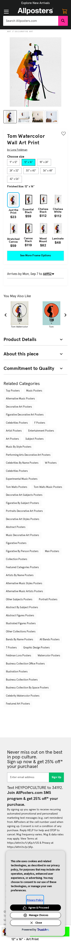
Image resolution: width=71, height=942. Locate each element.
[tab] (13, 162)
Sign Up (56, 777)
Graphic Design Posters (36, 647)
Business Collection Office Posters (25, 663)
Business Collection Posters (22, 680)
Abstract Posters (15, 527)
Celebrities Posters (17, 423)
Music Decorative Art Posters (22, 535)
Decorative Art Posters (19, 407)
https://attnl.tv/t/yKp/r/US (23, 842)
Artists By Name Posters (20, 575)
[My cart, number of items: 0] (65, 11)
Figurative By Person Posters (22, 551)
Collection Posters (16, 559)
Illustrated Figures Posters (21, 623)
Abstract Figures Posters (20, 615)
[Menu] (6, 12)
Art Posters (12, 439)
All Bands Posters (50, 639)
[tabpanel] (35, 220)
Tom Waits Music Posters (48, 487)
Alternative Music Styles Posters (24, 583)
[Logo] (35, 11)
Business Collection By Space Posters (27, 687)
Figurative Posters (16, 543)
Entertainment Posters (41, 431)
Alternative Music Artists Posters (24, 591)
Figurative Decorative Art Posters (25, 415)
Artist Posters (14, 431)
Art (9, 32)
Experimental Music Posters (21, 479)
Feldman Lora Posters (18, 655)
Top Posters (13, 391)
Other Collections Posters (21, 631)
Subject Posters (34, 439)
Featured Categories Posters (22, 567)
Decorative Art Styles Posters (22, 519)
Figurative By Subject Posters (22, 503)
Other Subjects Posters (19, 599)
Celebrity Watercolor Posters (22, 696)
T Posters (11, 647)
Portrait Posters (48, 599)
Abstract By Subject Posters (22, 607)
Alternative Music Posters (20, 398)
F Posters (39, 423)
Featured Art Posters (18, 704)
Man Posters (52, 551)
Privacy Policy (35, 900)
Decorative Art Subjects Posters (24, 495)
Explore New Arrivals (35, 3)
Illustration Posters (17, 671)
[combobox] (30, 21)
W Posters (51, 463)
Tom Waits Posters (16, 487)
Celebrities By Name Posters (22, 463)
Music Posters (34, 391)
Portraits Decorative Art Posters (24, 511)
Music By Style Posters (18, 447)
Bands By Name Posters (19, 639)
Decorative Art (24, 32)
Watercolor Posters (49, 655)
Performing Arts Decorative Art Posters (28, 455)
